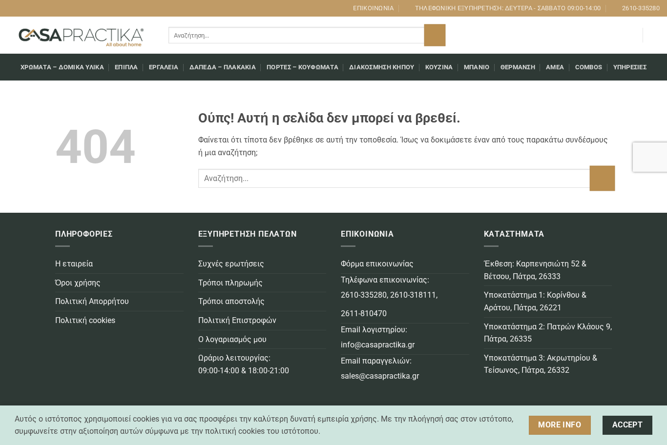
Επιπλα (126, 67)
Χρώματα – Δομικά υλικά (62, 67)
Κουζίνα (439, 67)
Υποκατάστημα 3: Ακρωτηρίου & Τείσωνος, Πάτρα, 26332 (540, 364)
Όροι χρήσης (78, 282)
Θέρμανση (517, 67)
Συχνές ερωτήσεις (231, 263)
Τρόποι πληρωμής (230, 282)
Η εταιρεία (74, 263)
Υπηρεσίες (629, 67)
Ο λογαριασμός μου (232, 339)
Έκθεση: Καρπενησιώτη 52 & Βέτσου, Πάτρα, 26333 (535, 270)
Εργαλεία (163, 67)
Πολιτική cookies (85, 320)
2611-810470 (364, 313)
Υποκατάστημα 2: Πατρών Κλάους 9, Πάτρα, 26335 (548, 333)
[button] (630, 35)
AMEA (555, 67)
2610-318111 (413, 295)
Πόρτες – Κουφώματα (302, 67)
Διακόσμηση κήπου (381, 67)
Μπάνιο (477, 67)
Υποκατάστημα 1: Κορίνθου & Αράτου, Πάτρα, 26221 (535, 301)
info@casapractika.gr (378, 344)
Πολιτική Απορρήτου (92, 301)
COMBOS (589, 67)
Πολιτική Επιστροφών (237, 320)
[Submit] (434, 35)
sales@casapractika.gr (380, 376)
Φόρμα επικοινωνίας (377, 263)
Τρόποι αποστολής (231, 301)
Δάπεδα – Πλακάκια (222, 67)
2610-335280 (364, 295)
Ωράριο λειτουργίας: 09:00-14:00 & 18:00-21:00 (243, 364)
